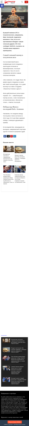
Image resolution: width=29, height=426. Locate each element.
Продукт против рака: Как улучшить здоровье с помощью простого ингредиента (20, 158)
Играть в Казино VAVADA (15, 422)
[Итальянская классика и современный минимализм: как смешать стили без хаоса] (8, 146)
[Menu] (2, 2)
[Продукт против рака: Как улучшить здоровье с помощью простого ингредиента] (20, 146)
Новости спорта (14, 7)
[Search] (22, 2)
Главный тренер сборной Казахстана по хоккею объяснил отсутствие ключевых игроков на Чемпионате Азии (17, 369)
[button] (2, 6)
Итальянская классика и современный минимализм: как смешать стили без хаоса (18, 341)
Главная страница (6, 7)
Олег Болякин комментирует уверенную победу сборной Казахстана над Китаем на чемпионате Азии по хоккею (8, 179)
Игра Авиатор (26, 2)
